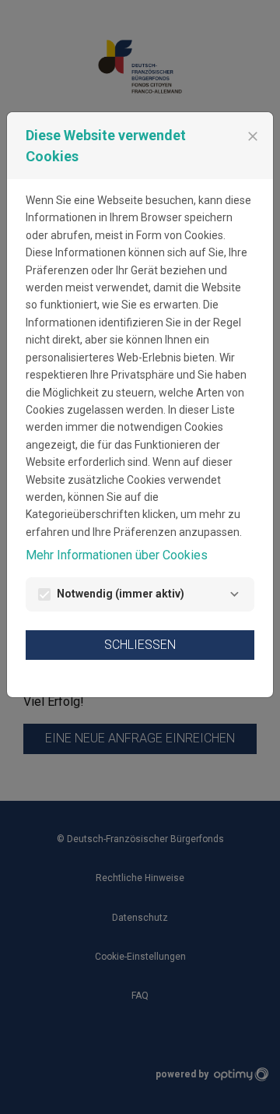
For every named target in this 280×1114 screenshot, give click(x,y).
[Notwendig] (234, 594)
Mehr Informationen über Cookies (117, 555)
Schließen (140, 644)
